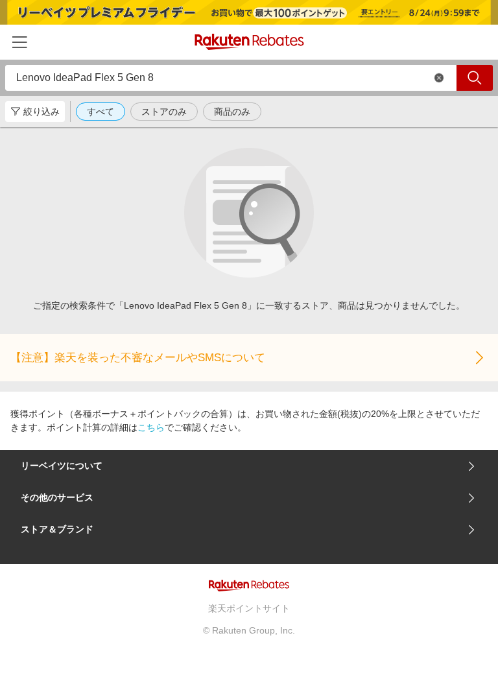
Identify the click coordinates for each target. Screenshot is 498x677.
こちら (151, 427)
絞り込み (41, 111)
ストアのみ (164, 111)
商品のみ (232, 111)
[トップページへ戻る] (249, 42)
